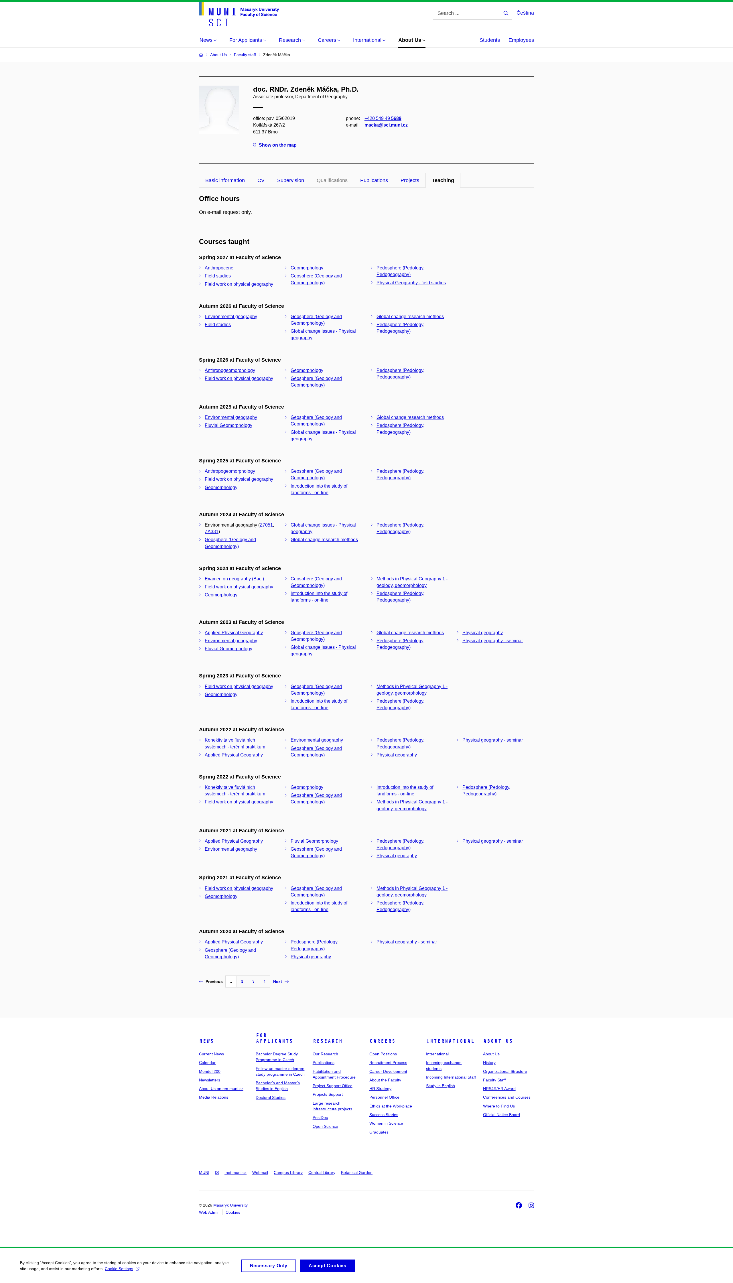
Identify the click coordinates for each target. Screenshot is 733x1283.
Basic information (225, 180)
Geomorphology (307, 267)
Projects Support (328, 1094)
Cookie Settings (119, 1268)
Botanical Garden (357, 1172)
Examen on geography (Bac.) (234, 578)
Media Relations (213, 1097)
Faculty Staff (494, 1080)
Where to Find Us (499, 1106)
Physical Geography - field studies (411, 282)
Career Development (388, 1071)
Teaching (443, 180)
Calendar (207, 1062)
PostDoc (320, 1117)
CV (261, 180)
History (489, 1062)
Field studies (218, 275)
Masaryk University (230, 1205)
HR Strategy (380, 1088)
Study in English (440, 1085)
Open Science (325, 1126)
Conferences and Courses (507, 1097)
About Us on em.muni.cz (221, 1088)
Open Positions (383, 1054)
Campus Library (288, 1172)
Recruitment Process (388, 1062)
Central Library (321, 1172)
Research (327, 1041)
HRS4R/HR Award (499, 1088)
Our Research (325, 1054)
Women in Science (386, 1123)
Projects (410, 180)
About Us (498, 1041)
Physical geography (482, 632)
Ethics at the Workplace (390, 1106)
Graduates (379, 1132)
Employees (521, 40)
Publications (374, 180)
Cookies (233, 1212)
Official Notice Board (501, 1114)
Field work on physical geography (239, 284)
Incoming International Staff (451, 1077)
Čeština (525, 13)
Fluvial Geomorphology (228, 425)
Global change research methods (410, 316)
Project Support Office (332, 1085)
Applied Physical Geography (234, 632)
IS (217, 1172)
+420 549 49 (382, 118)
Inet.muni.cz (235, 1172)
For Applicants (274, 1038)
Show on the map (278, 145)
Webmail (260, 1172)
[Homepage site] (239, 14)
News (206, 1041)
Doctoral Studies (270, 1097)
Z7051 (266, 525)
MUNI (204, 1172)
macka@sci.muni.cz (386, 125)
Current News (211, 1054)
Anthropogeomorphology (230, 370)
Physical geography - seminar (492, 640)
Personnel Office (384, 1097)
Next (277, 981)
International (450, 1041)
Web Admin (209, 1212)
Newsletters (209, 1080)
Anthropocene (219, 267)
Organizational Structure (505, 1071)
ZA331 (211, 531)
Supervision (290, 180)
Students (490, 40)
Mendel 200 (209, 1071)
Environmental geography (231, 316)
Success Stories (383, 1114)
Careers (382, 1041)
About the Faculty (385, 1080)
